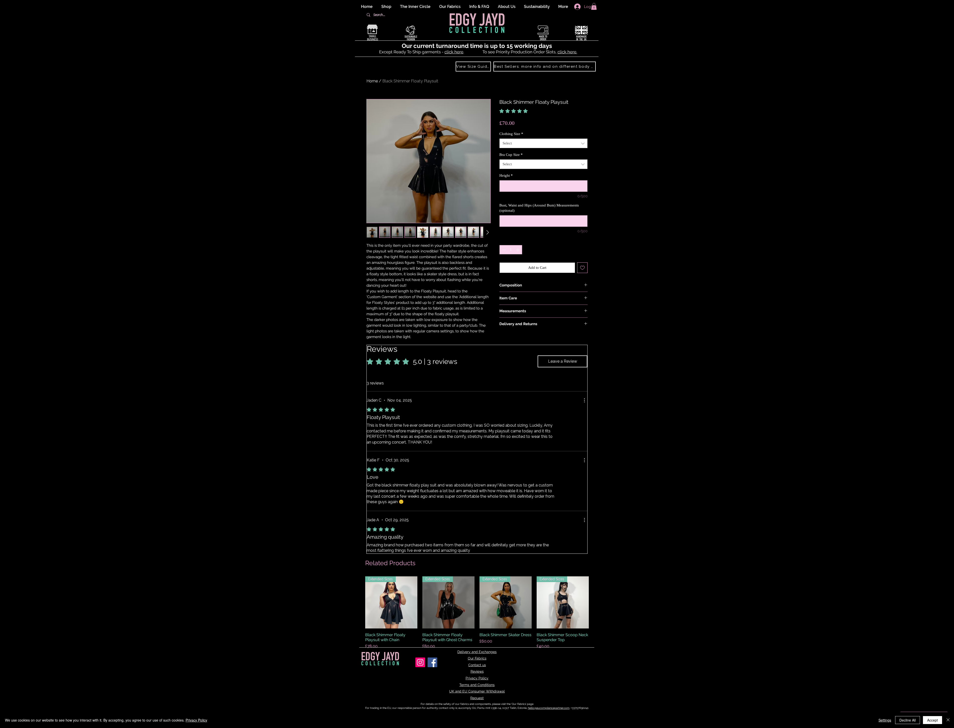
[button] (594, 6)
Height (506, 175)
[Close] (948, 720)
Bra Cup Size (511, 155)
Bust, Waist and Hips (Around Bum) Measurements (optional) (539, 207)
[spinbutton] (511, 249)
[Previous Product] (358, 602)
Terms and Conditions (477, 685)
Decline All (907, 720)
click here (453, 51)
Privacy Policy (477, 678)
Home (372, 81)
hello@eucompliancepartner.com (548, 708)
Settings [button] (884, 720)
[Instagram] (420, 662)
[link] (525, 111)
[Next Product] (596, 602)
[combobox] (543, 143)
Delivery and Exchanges (477, 652)
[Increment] (518, 249)
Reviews (477, 671)
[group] (477, 615)
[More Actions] (584, 400)
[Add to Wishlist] (582, 267)
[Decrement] (503, 249)
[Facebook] (432, 662)
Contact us (477, 665)
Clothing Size (511, 134)
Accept (932, 720)
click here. (567, 51)
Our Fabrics (477, 658)
